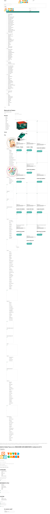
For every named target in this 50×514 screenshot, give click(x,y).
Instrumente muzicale (10, 29)
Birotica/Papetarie (10, 57)
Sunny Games (9, 102)
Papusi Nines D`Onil (10, 18)
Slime (8, 45)
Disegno (9, 101)
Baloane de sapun (10, 46)
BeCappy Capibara (10, 49)
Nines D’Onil (9, 100)
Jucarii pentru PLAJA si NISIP (11, 30)
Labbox (9, 75)
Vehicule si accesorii (10, 23)
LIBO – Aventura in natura (11, 16)
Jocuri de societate (10, 70)
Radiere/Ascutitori (10, 56)
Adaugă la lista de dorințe (20, 143)
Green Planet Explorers (11, 17)
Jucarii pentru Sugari (10, 21)
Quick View (24, 143)
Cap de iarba (9, 26)
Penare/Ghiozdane (10, 54)
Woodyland (9, 99)
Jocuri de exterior (10, 68)
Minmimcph (7, 123)
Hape (8, 94)
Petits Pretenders (10, 47)
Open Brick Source (10, 97)
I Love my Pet (9, 50)
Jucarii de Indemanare (10, 27)
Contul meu (2, 485)
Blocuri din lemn (10, 78)
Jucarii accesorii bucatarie (11, 24)
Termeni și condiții (3, 486)
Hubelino (9, 95)
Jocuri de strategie (10, 67)
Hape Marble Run (10, 76)
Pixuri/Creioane (10, 53)
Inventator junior (10, 80)
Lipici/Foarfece (10, 55)
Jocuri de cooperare (10, 72)
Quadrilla (9, 79)
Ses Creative (9, 98)
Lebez (9, 104)
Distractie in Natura (10, 31)
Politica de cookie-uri (3, 487)
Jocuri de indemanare (10, 69)
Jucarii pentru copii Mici (11, 20)
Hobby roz (9, 43)
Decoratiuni (9, 44)
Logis (8, 103)
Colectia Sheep (10, 51)
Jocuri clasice (9, 73)
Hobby (9, 42)
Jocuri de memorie (10, 71)
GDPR (2, 488)
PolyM (9, 77)
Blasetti (9, 105)
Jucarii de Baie (10, 19)
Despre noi (2, 484)
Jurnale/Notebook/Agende (11, 52)
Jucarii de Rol (9, 28)
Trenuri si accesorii (10, 25)
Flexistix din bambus (10, 81)
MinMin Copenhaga (10, 96)
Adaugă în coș (18, 142)
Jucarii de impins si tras (11, 22)
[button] (39, 1)
